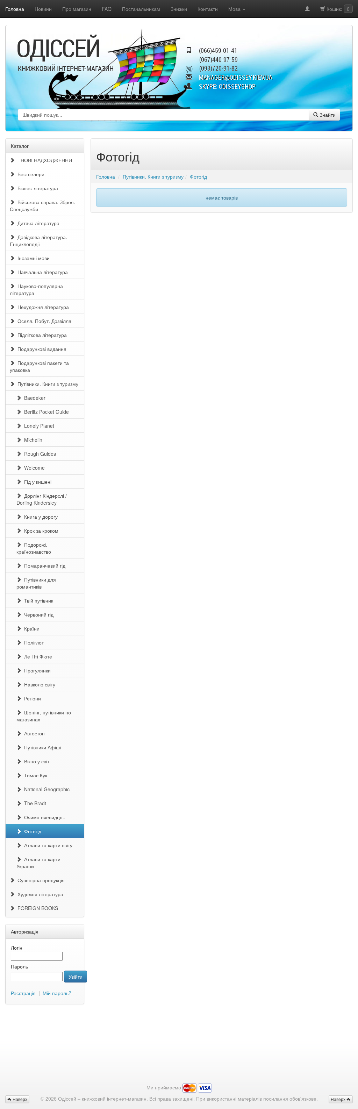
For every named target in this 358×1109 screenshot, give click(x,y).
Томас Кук (34, 775)
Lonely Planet (37, 425)
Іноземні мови (32, 257)
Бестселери (29, 174)
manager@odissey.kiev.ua (235, 77)
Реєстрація (23, 992)
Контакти (208, 8)
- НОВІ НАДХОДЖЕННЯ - (45, 160)
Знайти (327, 114)
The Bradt (33, 803)
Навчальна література (41, 271)
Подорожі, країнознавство (33, 548)
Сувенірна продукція (40, 880)
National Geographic (45, 789)
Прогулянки (36, 670)
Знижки (179, 8)
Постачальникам (141, 8)
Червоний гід (37, 614)
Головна (14, 8)
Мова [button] (235, 8)
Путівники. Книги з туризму (46, 383)
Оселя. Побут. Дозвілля (43, 320)
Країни (30, 628)
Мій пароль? (57, 992)
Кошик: (337, 8)
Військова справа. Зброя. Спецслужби (42, 206)
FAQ (107, 8)
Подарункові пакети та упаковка (39, 366)
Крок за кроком (39, 530)
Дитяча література (37, 222)
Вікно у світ (35, 761)
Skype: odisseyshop (227, 86)
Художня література (39, 894)
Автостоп (33, 733)
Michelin (31, 439)
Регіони (31, 698)
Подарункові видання (40, 348)
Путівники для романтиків (36, 583)
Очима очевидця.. (43, 817)
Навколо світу (38, 684)
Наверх (338, 1099)
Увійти (76, 976)
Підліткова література (41, 334)
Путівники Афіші (41, 747)
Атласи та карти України (38, 863)
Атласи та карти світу (46, 845)
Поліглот (32, 642)
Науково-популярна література (36, 289)
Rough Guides (38, 453)
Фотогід (31, 831)
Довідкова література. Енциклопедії (38, 240)
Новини (43, 8)
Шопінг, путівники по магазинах (43, 716)
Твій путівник (37, 600)
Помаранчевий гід (43, 565)
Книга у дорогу (39, 516)
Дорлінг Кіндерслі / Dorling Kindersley (41, 499)
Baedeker (33, 397)
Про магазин (76, 8)
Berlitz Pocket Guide (45, 411)
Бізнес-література (36, 188)
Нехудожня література (42, 306)
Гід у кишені (36, 481)
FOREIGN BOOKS (36, 908)
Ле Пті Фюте (36, 656)
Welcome (33, 467)
